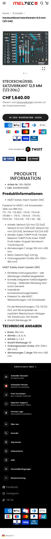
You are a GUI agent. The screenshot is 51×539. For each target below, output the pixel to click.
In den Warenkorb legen (25, 117)
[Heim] (25, 3)
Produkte (18, 13)
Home (5, 13)
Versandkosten (24, 102)
